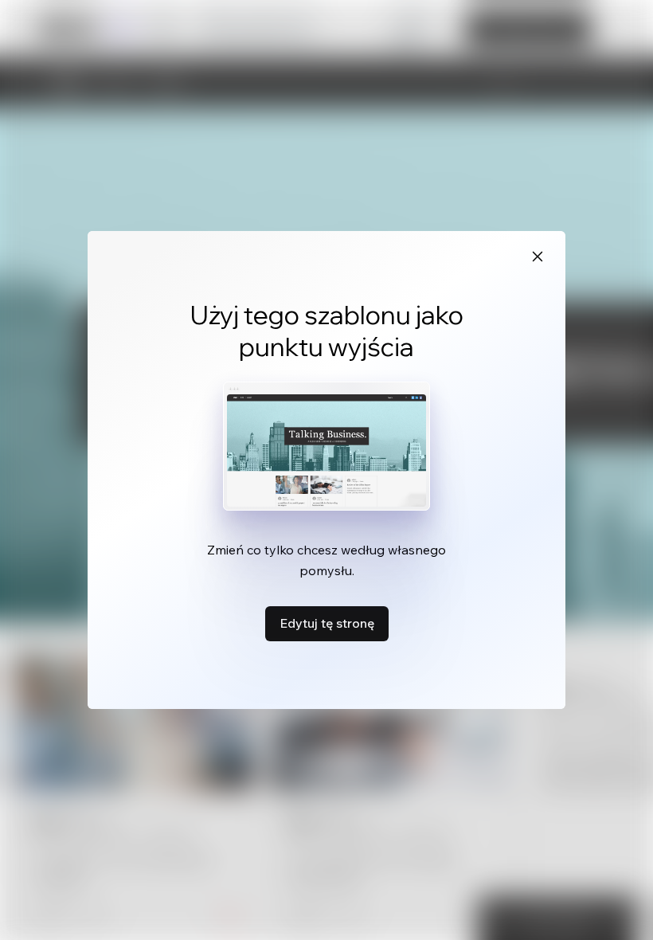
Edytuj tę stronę (327, 623)
